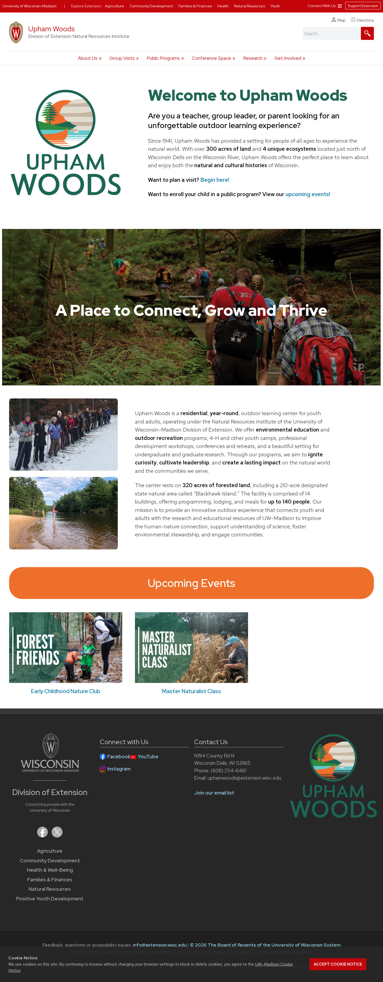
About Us (87, 58)
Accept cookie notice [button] (338, 964)
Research (252, 58)
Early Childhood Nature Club (65, 691)
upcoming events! (308, 194)
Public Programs (163, 58)
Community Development (50, 860)
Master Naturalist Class (191, 691)
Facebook (119, 756)
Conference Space (211, 58)
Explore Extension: (86, 6)
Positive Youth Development (49, 898)
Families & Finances (49, 879)
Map (341, 20)
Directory (365, 20)
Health (223, 6)
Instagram (119, 769)
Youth (275, 6)
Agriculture (50, 851)
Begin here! (214, 179)
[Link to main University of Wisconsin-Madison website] (50, 770)
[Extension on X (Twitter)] (57, 836)
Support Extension (363, 5)
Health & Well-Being (50, 870)
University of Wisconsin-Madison (29, 6)
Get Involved (287, 58)
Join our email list (214, 793)
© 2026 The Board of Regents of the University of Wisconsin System (265, 945)
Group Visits (122, 58)
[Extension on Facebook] (43, 836)
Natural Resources (50, 889)
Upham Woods (51, 28)
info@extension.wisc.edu (160, 945)
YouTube (148, 756)
